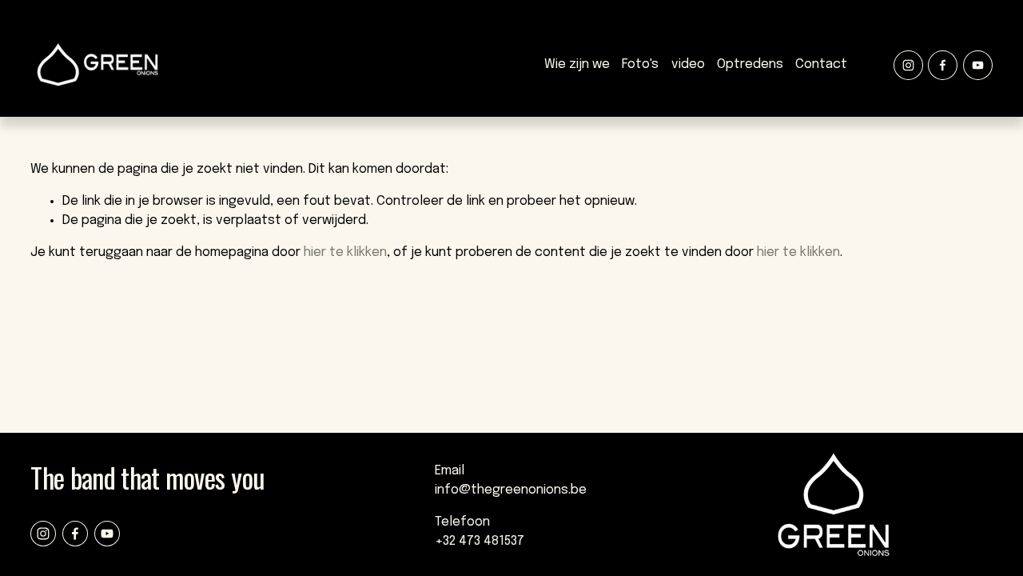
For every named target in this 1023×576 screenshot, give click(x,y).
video (688, 64)
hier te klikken (345, 252)
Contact (821, 64)
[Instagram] (908, 65)
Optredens (750, 64)
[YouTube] (978, 65)
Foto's (640, 64)
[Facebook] (942, 65)
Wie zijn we (577, 64)
